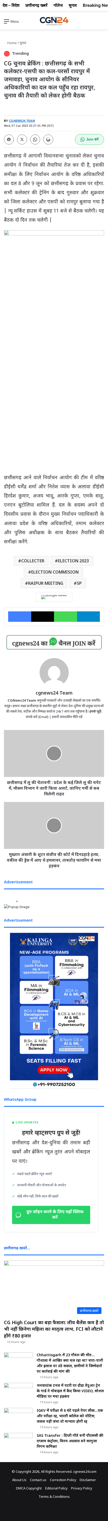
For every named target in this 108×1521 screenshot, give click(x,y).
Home (12, 42)
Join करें (92, 139)
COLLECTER (32, 561)
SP (79, 583)
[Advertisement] (54, 418)
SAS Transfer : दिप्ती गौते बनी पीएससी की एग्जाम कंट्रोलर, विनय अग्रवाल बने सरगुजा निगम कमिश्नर (70, 1441)
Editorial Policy (56, 1488)
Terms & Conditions (54, 1496)
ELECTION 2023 (73, 561)
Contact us (38, 1479)
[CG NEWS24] (54, 21)
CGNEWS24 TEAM (22, 120)
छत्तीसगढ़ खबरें (36, 5)
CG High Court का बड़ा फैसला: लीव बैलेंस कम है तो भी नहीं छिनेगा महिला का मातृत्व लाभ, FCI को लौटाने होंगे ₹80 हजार (54, 1329)
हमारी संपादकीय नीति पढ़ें (67, 716)
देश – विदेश (11, 5)
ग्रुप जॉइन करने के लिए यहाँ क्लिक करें (55, 1214)
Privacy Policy (81, 1488)
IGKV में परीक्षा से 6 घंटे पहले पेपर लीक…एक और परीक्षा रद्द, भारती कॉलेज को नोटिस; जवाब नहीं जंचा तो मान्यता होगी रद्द (70, 1416)
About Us (19, 1479)
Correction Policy (63, 1479)
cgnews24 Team (54, 693)
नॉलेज (58, 5)
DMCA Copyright (29, 1488)
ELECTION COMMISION (55, 572)
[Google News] (54, 597)
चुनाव (23, 42)
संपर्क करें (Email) (37, 716)
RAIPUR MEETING (45, 583)
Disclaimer (88, 1479)
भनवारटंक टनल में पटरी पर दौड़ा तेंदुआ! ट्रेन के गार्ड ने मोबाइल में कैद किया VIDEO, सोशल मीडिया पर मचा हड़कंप (70, 1391)
